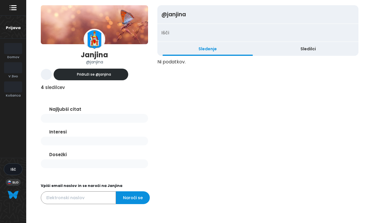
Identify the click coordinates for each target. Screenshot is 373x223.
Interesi (58, 132)
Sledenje (207, 49)
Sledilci (308, 49)
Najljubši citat (65, 109)
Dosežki (58, 154)
